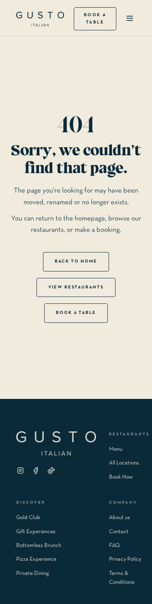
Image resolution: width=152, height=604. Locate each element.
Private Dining (32, 573)
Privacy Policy (125, 559)
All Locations (124, 463)
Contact (118, 531)
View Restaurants (76, 287)
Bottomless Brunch (38, 545)
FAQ (114, 545)
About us (119, 517)
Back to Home (76, 261)
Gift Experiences (36, 531)
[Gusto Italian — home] (40, 19)
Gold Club (28, 517)
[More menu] (130, 18)
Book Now (121, 477)
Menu (115, 449)
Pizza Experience (36, 559)
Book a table (95, 18)
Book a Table (76, 313)
